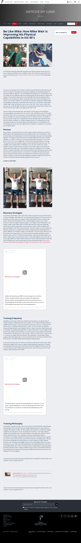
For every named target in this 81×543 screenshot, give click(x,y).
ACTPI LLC (8, 531)
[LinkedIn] (75, 516)
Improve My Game (19, 2)
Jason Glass (17, 307)
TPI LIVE (47, 2)
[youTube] (72, 516)
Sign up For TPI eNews (40, 502)
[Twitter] (65, 516)
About (27, 2)
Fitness (14, 23)
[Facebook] (61, 516)
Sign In (74, 32)
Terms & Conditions (41, 531)
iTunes (36, 75)
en (79, 2)
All (5, 23)
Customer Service (7, 524)
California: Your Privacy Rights (62, 531)
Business (60, 23)
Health (20, 23)
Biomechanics (41, 23)
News (55, 23)
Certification (8, 2)
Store (41, 2)
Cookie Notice (50, 531)
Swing (9, 23)
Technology (32, 23)
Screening (49, 23)
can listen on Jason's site (27, 75)
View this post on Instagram (12, 276)
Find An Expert (34, 2)
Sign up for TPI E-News (8, 523)
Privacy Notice (32, 531)
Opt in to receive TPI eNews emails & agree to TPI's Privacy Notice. (40, 508)
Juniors (25, 23)
